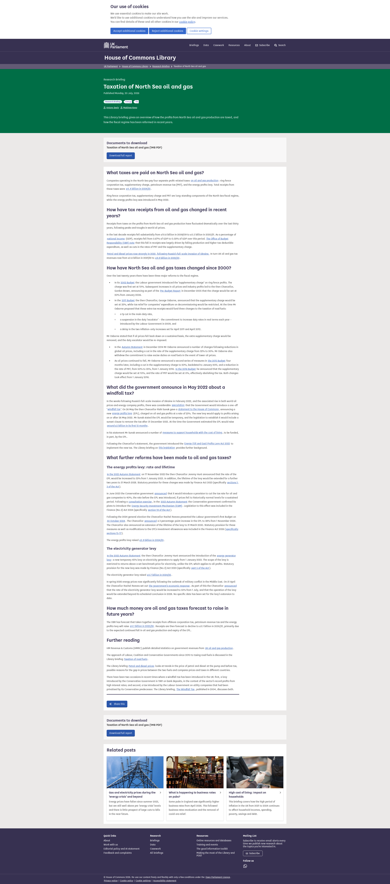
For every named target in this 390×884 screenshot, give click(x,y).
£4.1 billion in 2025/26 (142, 626)
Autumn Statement (132, 347)
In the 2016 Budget (186, 369)
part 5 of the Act (200, 568)
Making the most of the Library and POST (216, 854)
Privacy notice (111, 880)
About (247, 45)
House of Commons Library (140, 57)
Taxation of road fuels (135, 659)
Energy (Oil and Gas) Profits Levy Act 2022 (207, 443)
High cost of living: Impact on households (247, 794)
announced (160, 493)
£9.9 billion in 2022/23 (167, 257)
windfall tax (114, 409)
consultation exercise (140, 501)
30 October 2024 (116, 520)
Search (282, 45)
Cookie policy (126, 880)
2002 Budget (128, 282)
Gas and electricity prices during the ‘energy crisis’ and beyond (132, 794)
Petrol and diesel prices (141, 666)
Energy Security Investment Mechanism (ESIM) (157, 505)
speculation (178, 405)
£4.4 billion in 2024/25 (138, 188)
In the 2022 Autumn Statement (123, 474)
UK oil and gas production (219, 648)
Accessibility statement (164, 880)
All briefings (156, 853)
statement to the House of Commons (198, 409)
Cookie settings (199, 31)
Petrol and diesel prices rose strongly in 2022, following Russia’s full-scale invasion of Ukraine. (158, 253)
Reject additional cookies (167, 31)
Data (206, 45)
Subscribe (264, 45)
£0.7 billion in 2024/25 (159, 574)
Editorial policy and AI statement (122, 848)
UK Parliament (111, 66)
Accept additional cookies (129, 31)
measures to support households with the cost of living (192, 432)
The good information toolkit (212, 848)
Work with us (111, 844)
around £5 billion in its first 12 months (127, 425)
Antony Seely (112, 107)
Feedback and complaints (118, 853)
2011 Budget (128, 300)
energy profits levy (122, 413)
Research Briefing (161, 66)
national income (116, 238)
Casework (218, 45)
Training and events (207, 844)
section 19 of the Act (159, 510)
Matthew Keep (130, 107)
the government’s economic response (169, 585)
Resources (234, 45)
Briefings (194, 45)
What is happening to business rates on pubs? (192, 794)
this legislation (167, 447)
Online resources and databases (214, 840)
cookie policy (187, 21)
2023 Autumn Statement (174, 501)
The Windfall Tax (185, 689)
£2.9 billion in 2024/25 (151, 540)
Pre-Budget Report (170, 290)
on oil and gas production (204, 180)
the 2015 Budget (216, 360)
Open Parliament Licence (218, 877)
